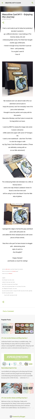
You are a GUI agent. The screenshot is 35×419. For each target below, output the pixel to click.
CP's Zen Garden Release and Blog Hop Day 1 (14, 338)
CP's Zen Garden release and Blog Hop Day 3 (14, 398)
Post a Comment (8, 311)
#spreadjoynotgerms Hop (9, 368)
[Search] (32, 3)
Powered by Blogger (18, 416)
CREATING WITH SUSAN (13, 3)
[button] (3, 23)
